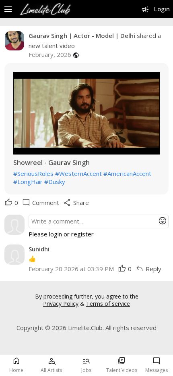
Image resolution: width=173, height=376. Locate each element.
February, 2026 (50, 54)
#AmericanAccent (127, 173)
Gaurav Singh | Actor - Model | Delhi (82, 35)
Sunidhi (39, 249)
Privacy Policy (60, 303)
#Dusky (54, 182)
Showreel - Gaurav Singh (51, 163)
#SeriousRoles (33, 173)
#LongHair (28, 182)
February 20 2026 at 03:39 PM (71, 269)
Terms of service (108, 303)
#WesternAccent (78, 173)
